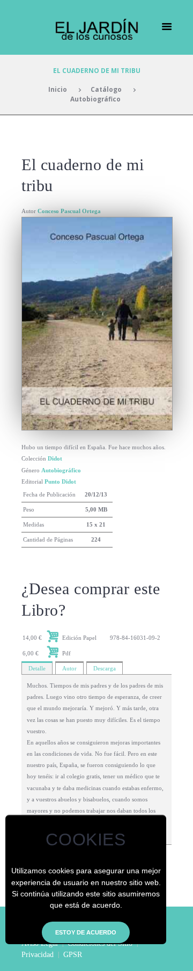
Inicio (57, 89)
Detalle (37, 668)
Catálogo (106, 89)
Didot (55, 458)
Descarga (104, 668)
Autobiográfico (95, 98)
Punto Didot (60, 481)
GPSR (72, 955)
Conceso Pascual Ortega (69, 211)
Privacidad (37, 955)
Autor (69, 668)
